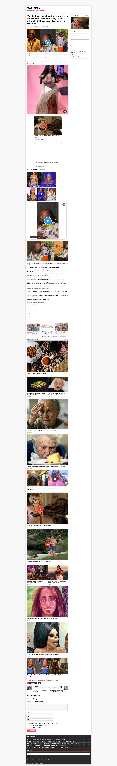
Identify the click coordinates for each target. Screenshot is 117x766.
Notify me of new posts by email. (35, 727)
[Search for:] (58, 753)
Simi (39, 683)
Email (28, 716)
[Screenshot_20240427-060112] (47, 113)
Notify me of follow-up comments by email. (37, 725)
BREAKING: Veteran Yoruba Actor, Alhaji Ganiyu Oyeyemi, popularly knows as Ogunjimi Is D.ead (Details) (46, 739)
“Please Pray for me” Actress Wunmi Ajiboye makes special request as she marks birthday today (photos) (46, 745)
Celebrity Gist (44, 26)
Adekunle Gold (33, 683)
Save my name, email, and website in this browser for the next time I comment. (44, 723)
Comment (29, 703)
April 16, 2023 (31, 26)
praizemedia (37, 26)
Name (28, 712)
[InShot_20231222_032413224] (41, 200)
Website (28, 719)
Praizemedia (42, 763)
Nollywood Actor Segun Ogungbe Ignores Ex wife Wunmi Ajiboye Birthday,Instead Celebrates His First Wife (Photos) (48, 747)
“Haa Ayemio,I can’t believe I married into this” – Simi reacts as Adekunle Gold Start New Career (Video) (33, 333)
